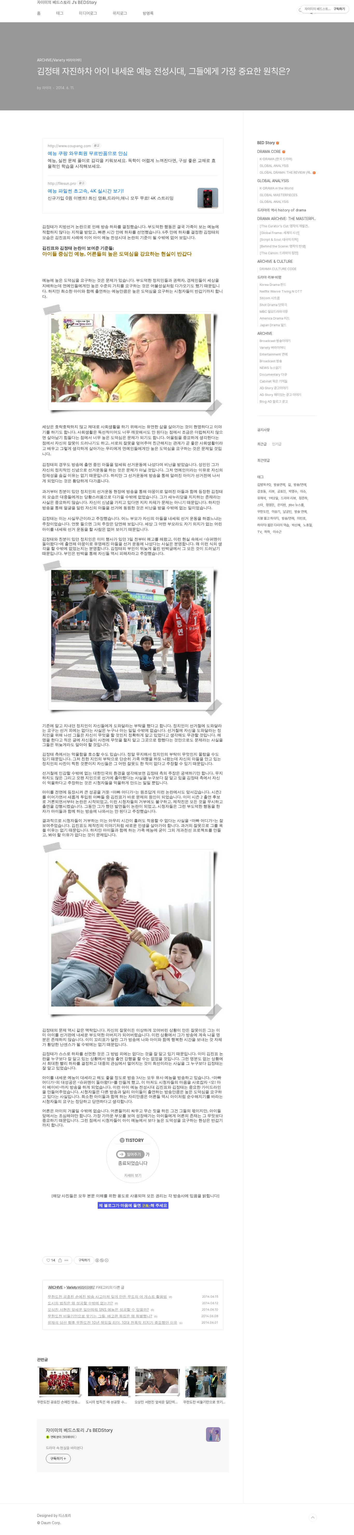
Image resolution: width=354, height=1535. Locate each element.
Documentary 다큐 (273, 374)
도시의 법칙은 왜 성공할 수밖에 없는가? (80, 1303)
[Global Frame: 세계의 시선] (279, 233)
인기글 (276, 444)
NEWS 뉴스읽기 (270, 368)
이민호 (301, 518)
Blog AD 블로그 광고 (274, 401)
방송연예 (279, 485)
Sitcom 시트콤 (270, 298)
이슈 (303, 491)
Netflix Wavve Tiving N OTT (281, 291)
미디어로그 (88, 13)
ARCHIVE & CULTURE (275, 261)
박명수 (293, 491)
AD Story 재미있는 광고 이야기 (280, 395)
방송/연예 (288, 518)
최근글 (262, 444)
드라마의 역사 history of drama (281, 210)
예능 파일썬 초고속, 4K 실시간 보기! (86, 191)
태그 (59, 13)
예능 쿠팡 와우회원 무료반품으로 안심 (88, 153)
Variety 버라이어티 (80, 1287)
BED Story (266, 143)
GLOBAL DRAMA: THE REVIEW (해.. (286, 172)
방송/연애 (300, 485)
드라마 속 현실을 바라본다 (64, 1448)
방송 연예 (300, 512)
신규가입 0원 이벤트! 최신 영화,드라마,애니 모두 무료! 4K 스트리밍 (111, 198)
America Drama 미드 (275, 318)
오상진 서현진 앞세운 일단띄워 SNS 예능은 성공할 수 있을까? (98, 1309)
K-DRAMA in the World (276, 188)
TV (259, 532)
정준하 (303, 498)
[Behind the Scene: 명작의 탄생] (283, 246)
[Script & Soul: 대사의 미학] (279, 239)
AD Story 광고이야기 (274, 388)
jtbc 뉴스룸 (296, 505)
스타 (260, 505)
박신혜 (296, 525)
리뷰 (271, 491)
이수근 (277, 532)
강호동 (261, 491)
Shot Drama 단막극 (273, 305)
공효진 (281, 491)
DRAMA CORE (269, 152)
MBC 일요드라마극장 (274, 312)
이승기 (276, 512)
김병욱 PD (264, 485)
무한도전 (263, 512)
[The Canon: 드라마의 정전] (279, 253)
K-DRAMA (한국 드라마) (276, 159)
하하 (267, 532)
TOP (313, 1517)
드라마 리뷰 (288, 498)
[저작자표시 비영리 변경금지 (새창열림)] (102, 1260)
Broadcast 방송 (271, 361)
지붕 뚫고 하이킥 (268, 518)
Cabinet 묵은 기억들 (273, 381)
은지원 (281, 505)
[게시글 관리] (66, 1260)
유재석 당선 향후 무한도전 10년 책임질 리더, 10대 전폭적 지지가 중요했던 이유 (112, 1322)
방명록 (148, 13)
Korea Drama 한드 (273, 285)
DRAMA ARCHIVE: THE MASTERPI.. (286, 219)
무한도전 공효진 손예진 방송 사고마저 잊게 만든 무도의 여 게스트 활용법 (107, 1296)
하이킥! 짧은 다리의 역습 (273, 525)
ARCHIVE (55, 1287)
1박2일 (273, 498)
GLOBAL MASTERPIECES (279, 195)
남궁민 (287, 512)
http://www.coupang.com (69, 146)
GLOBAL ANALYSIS (274, 166)
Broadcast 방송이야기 (275, 341)
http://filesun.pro (62, 183)
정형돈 (270, 505)
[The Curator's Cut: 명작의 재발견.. (284, 226)
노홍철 (307, 525)
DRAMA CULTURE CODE (278, 269)
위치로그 (120, 13)
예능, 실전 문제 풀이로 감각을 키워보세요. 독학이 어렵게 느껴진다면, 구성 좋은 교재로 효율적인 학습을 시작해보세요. (132, 163)
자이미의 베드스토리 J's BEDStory (67, 2)
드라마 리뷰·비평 (269, 277)
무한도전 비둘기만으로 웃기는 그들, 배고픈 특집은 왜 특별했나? (100, 1316)
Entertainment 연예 (273, 354)
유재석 (261, 498)
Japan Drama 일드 (273, 325)
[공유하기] (60, 1260)
